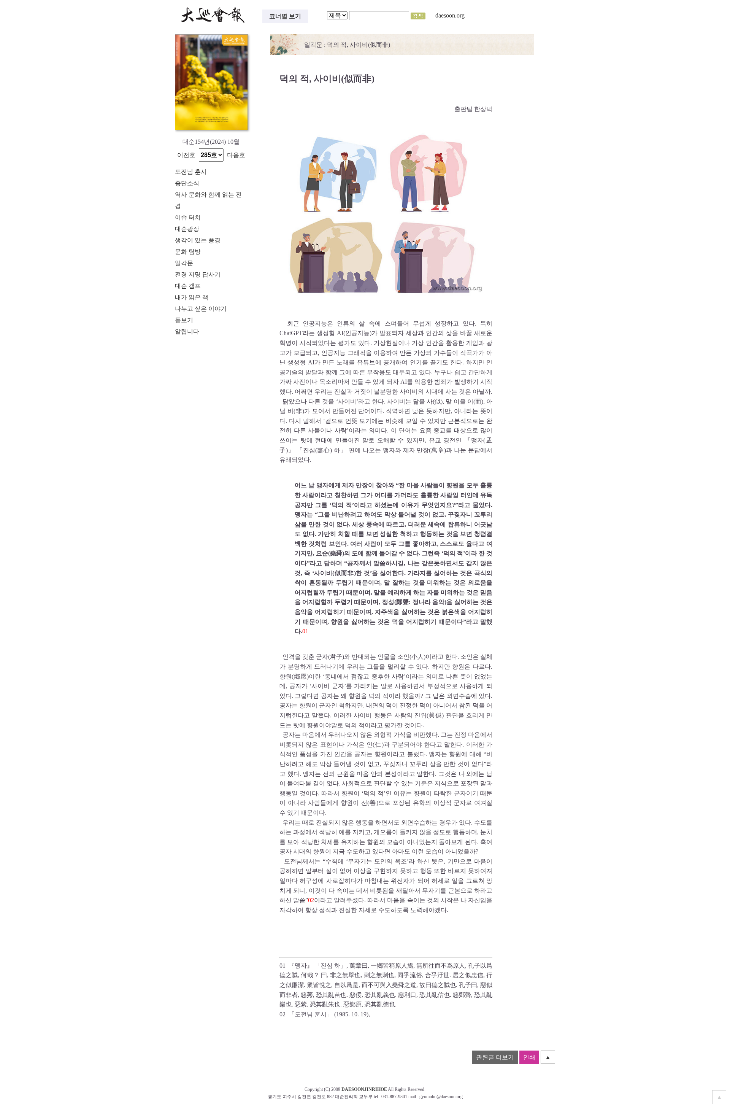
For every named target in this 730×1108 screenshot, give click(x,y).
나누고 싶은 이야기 (201, 308)
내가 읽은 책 (191, 297)
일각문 (184, 263)
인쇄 (529, 1057)
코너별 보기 (285, 16)
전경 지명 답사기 (198, 274)
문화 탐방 (188, 251)
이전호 (186, 155)
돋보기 (184, 320)
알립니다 (187, 331)
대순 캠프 (188, 286)
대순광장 (187, 229)
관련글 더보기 (495, 1057)
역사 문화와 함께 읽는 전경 (208, 200)
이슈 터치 (188, 217)
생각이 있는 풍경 (198, 240)
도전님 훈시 (191, 172)
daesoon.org (450, 15)
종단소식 (187, 183)
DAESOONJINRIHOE (364, 1089)
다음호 (236, 155)
